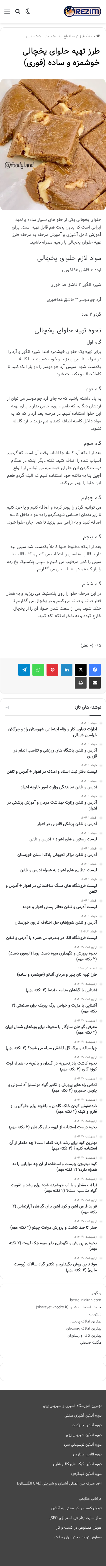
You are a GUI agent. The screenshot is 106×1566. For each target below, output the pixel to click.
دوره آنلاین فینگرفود (86, 1474)
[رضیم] (82, 11)
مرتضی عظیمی (90, 1498)
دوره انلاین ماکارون (87, 1454)
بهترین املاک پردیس (85, 1321)
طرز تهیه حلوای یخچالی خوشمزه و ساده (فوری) (61, 57)
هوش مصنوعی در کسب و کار (79, 1528)
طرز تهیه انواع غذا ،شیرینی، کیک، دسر (55, 36)
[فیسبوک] (95, 670)
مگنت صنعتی (90, 1343)
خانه (92, 36)
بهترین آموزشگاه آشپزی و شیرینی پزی (72, 1406)
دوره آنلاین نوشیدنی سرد (83, 1445)
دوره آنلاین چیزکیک (87, 1425)
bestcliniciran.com (85, 1300)
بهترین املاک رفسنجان (83, 1328)
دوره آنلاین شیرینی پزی (84, 1435)
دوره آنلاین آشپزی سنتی (83, 1415)
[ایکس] (81, 670)
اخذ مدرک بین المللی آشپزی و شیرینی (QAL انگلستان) (59, 1483)
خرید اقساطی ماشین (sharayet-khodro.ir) (68, 1307)
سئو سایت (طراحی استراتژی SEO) (75, 1518)
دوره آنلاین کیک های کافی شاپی (77, 1464)
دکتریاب (95, 1314)
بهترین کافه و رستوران (84, 1335)
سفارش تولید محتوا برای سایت (78, 1537)
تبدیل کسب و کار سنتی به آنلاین (76, 1508)
